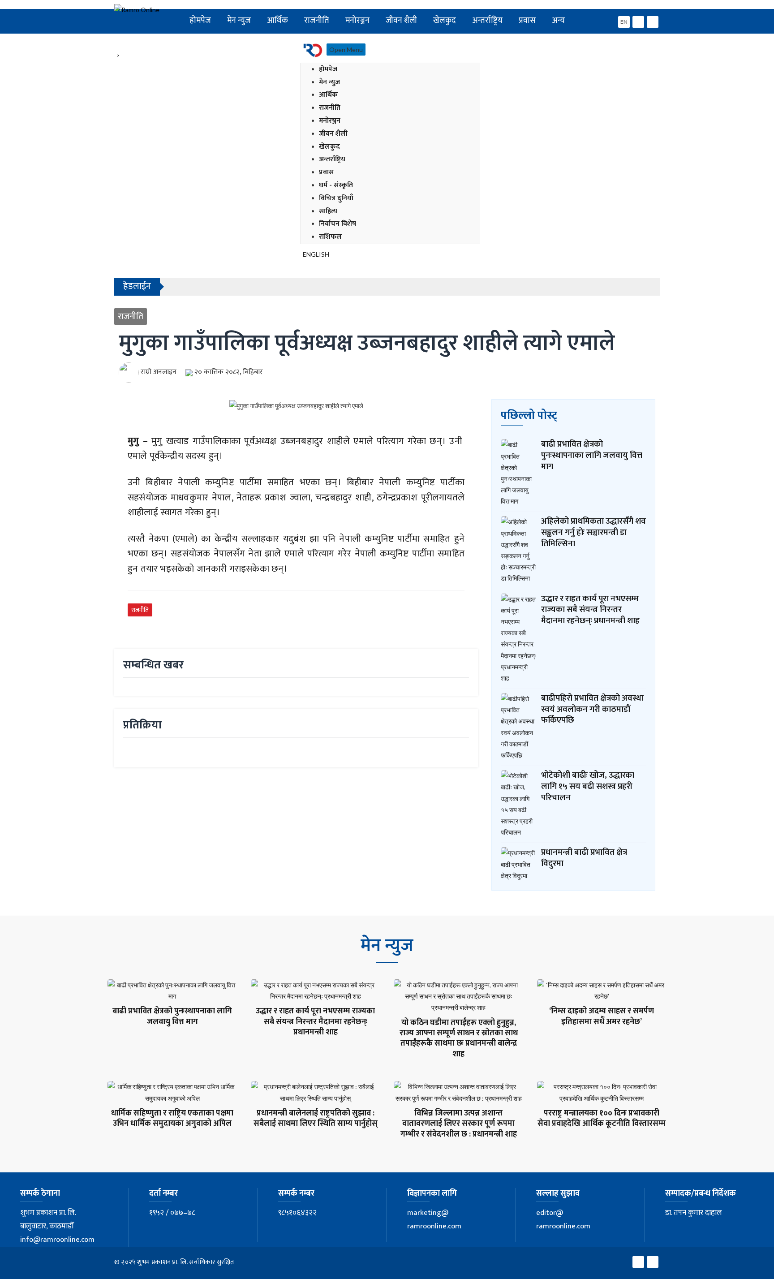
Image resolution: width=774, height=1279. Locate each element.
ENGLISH (316, 254)
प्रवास (527, 20)
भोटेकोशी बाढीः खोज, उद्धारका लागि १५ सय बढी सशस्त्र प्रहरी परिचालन (587, 786)
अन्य (558, 20)
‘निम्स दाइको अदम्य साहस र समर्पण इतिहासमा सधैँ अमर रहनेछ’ (601, 1016)
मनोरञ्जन (357, 20)
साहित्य (328, 211)
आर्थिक (277, 20)
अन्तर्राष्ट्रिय (487, 20)
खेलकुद (444, 20)
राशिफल (330, 237)
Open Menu (346, 49)
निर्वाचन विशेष (337, 224)
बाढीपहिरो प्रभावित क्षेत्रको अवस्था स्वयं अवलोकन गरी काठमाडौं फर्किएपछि (592, 709)
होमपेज (200, 20)
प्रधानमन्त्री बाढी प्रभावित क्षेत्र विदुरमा (584, 857)
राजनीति (316, 20)
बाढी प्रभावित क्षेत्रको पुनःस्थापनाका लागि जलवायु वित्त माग (591, 455)
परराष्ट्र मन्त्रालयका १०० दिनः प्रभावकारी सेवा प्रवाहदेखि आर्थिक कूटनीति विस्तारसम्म (602, 1118)
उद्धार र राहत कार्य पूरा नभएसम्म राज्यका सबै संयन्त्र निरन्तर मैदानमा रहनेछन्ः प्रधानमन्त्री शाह (590, 610)
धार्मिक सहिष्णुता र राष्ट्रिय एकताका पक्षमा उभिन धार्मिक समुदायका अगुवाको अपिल (172, 1118)
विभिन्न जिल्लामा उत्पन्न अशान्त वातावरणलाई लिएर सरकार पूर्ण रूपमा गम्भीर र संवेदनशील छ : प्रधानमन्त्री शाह (458, 1124)
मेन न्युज (239, 20)
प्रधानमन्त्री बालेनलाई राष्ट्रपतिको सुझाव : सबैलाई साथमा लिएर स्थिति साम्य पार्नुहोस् (316, 1118)
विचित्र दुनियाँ (336, 198)
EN (624, 21)
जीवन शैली (401, 20)
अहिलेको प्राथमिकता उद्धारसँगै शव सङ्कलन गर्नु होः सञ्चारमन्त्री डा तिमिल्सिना (593, 532)
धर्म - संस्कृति (336, 185)
